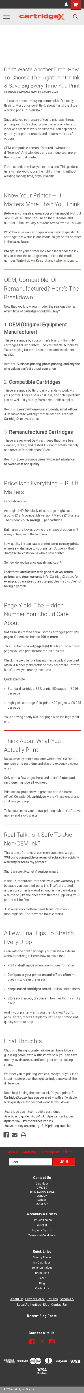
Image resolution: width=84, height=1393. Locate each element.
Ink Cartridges (42, 1262)
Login (35, 1230)
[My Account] (66, 4)
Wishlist (42, 1225)
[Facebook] (6, 1135)
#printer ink (12, 1121)
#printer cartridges (60, 1116)
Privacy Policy (35, 1299)
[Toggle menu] (6, 17)
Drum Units (42, 1273)
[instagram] (52, 1341)
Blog (42, 1283)
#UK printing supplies (56, 1126)
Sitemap (31, 1389)
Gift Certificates (42, 1220)
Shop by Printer (42, 1257)
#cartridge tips (14, 1111)
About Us (16, 1299)
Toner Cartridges (42, 1267)
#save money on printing (21, 1126)
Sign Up (47, 1230)
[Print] (23, 1135)
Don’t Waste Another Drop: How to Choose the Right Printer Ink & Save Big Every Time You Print (42, 77)
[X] (42, 1341)
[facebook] (32, 1341)
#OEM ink (38, 1116)
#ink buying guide (16, 1116)
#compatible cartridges (43, 1111)
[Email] (14, 1135)
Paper (42, 1278)
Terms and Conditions (42, 1235)
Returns (52, 1299)
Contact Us (42, 1288)
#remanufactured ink (38, 1121)
